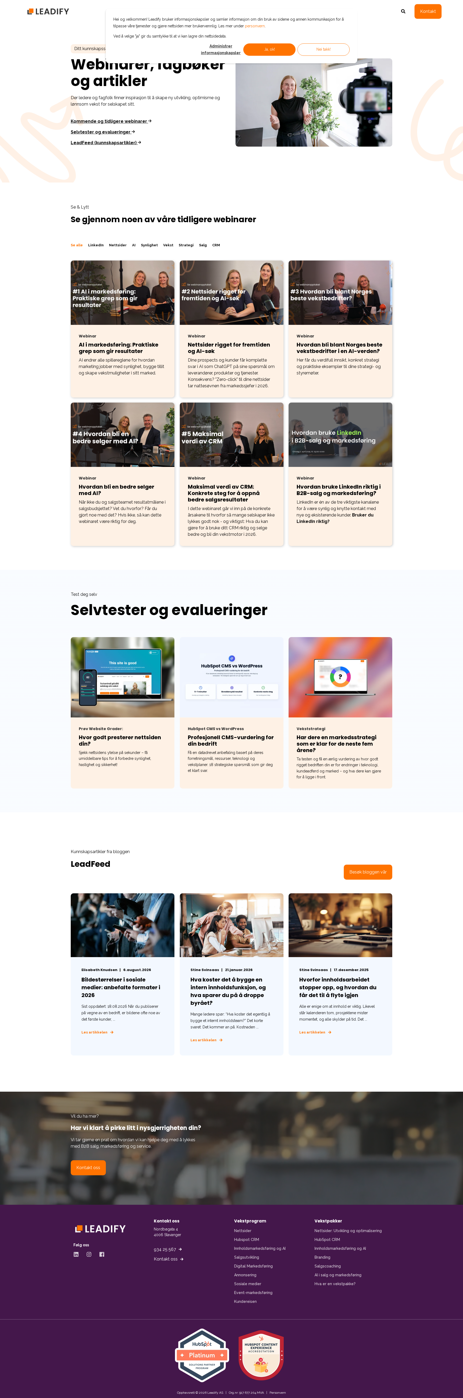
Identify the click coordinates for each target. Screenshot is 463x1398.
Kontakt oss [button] (88, 1167)
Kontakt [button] (428, 11)
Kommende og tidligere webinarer (109, 121)
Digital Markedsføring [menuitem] (253, 1266)
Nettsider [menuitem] (242, 1231)
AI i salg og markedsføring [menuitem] (338, 1275)
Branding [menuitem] (322, 1257)
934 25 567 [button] (165, 1249)
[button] (13, 1384)
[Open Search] (403, 11)
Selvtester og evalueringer (101, 132)
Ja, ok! (269, 49)
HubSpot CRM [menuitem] (327, 1239)
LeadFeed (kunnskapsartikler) (104, 142)
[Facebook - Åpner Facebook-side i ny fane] (99, 1254)
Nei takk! (323, 49)
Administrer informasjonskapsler (221, 49)
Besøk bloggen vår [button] (368, 872)
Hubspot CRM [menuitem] (246, 1239)
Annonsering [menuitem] (245, 1275)
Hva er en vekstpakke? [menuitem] (335, 1284)
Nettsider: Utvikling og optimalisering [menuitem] (348, 1231)
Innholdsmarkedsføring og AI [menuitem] (260, 1248)
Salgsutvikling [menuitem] (246, 1257)
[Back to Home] (48, 11)
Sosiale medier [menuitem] (247, 1284)
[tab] (79, 245)
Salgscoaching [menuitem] (328, 1266)
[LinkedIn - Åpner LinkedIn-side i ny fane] (78, 1254)
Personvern (278, 1393)
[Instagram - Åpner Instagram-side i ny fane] (89, 1254)
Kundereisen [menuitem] (245, 1301)
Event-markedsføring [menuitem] (253, 1293)
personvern (255, 26)
